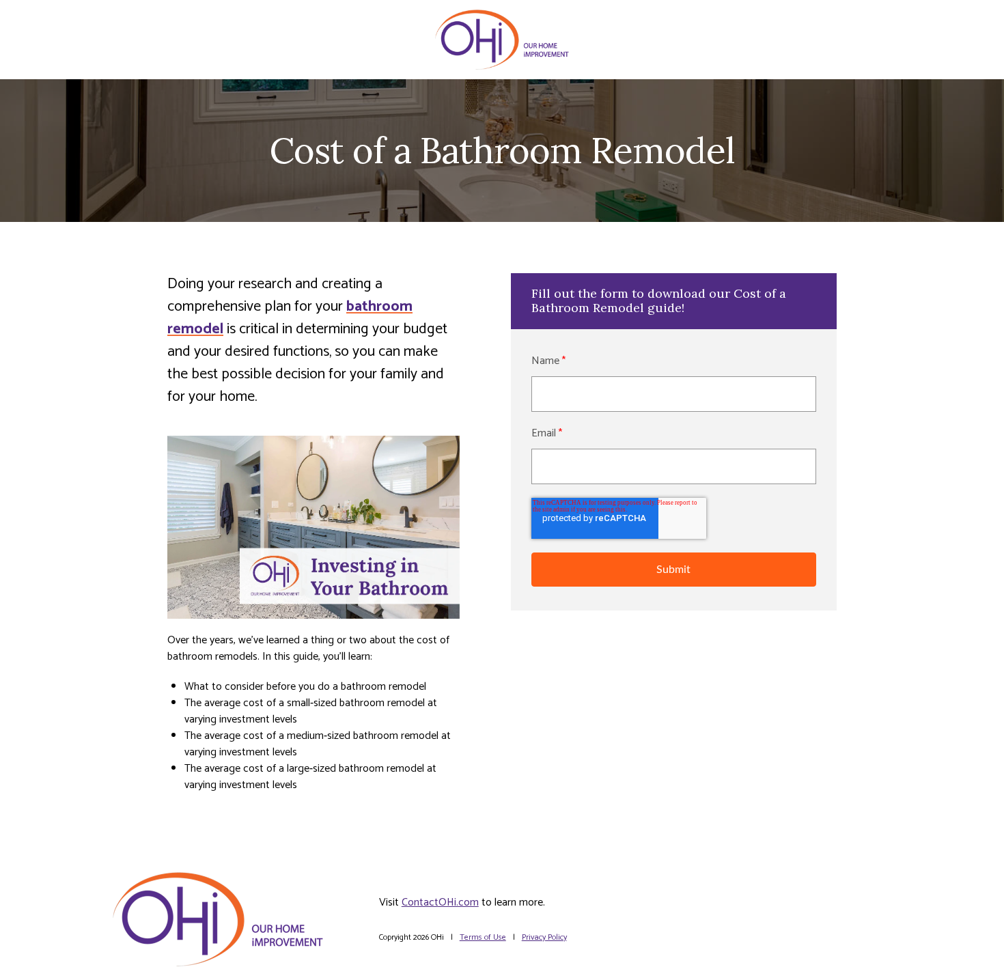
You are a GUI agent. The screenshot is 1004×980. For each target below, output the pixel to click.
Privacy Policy (544, 937)
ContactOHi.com (440, 902)
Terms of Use (483, 937)
